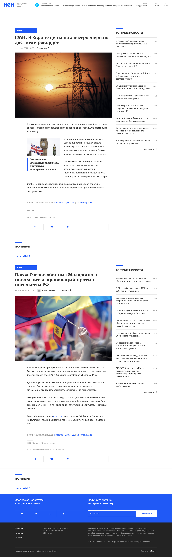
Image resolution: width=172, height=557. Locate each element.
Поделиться (42, 48)
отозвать (57, 416)
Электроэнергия (40, 217)
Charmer (153, 551)
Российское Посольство (43, 449)
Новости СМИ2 (23, 256)
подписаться (147, 513)
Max (90, 202)
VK (73, 202)
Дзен (67, 202)
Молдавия (59, 449)
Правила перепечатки (24, 551)
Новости (58, 202)
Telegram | (82, 202)
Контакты (19, 533)
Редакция (19, 528)
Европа (52, 217)
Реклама (18, 538)
